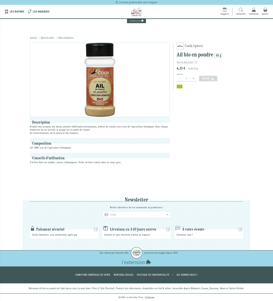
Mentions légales (124, 275)
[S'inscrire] (165, 214)
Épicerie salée (47, 38)
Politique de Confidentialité (153, 275)
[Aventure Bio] (136, 252)
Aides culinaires (66, 38)
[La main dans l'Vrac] (136, 11)
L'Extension (150, 297)
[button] (241, 12)
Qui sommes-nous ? (187, 275)
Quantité (180, 74)
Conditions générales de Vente (92, 275)
